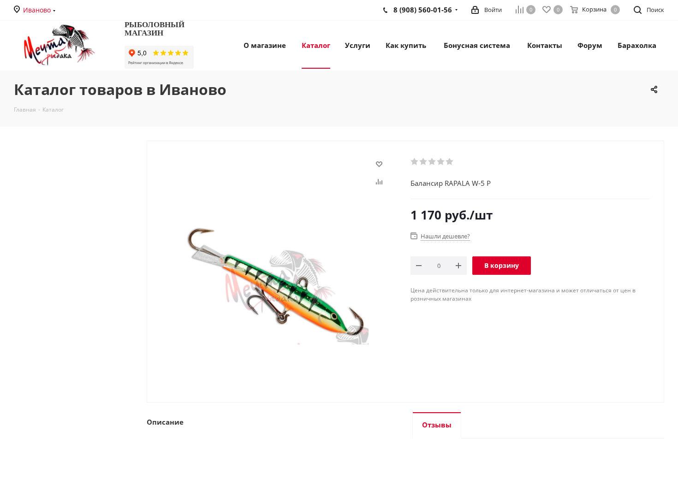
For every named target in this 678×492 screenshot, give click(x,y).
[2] (423, 162)
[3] (432, 162)
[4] (441, 162)
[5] (450, 162)
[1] (414, 162)
